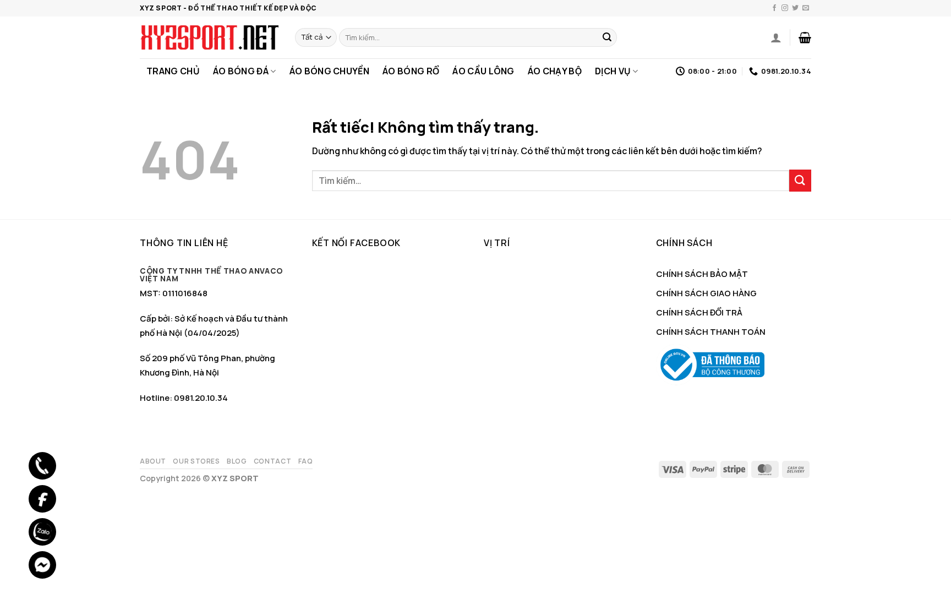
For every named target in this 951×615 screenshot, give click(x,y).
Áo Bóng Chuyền (329, 71)
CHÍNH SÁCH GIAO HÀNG (706, 293)
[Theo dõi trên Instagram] (784, 8)
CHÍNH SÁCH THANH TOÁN (711, 332)
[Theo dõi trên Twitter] (795, 8)
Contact (272, 461)
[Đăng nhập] (775, 37)
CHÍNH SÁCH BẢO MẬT (702, 274)
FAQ (305, 461)
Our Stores (196, 461)
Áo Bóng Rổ (410, 71)
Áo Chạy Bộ (555, 71)
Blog (237, 461)
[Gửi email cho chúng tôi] (805, 8)
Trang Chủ (173, 71)
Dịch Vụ (613, 71)
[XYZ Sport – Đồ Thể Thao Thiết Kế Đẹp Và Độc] (209, 37)
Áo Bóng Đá (241, 71)
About (153, 461)
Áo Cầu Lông (483, 71)
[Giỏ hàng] (805, 37)
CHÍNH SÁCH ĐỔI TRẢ (699, 312)
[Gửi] (607, 37)
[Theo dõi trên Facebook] (774, 8)
